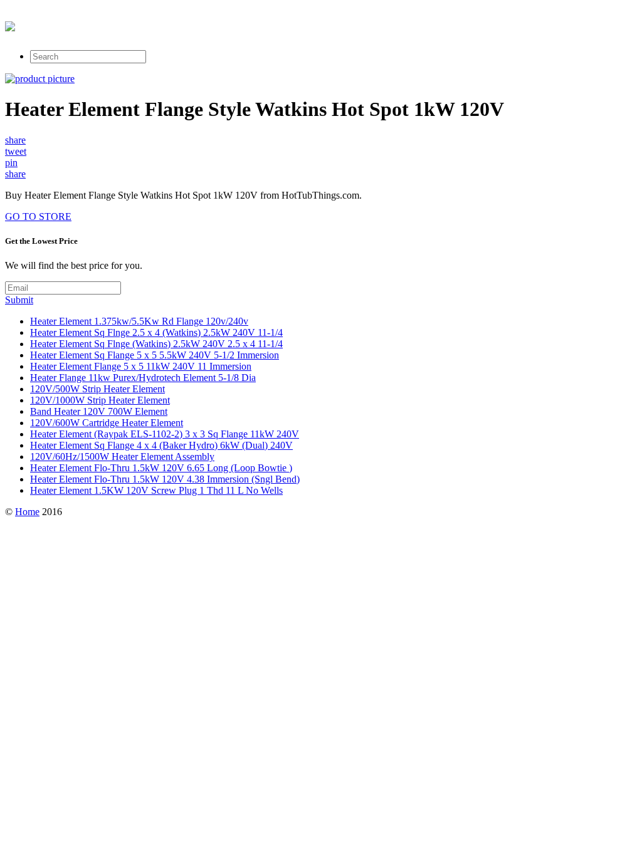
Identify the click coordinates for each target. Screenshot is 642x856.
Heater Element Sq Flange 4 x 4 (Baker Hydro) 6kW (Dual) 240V (161, 445)
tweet (15, 151)
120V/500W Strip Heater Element (97, 389)
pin (11, 162)
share (15, 140)
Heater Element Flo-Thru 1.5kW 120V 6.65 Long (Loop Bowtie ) (161, 467)
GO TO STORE (38, 216)
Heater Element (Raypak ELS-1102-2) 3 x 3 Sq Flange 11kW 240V (164, 434)
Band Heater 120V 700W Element (98, 411)
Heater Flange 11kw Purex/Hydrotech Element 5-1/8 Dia (143, 377)
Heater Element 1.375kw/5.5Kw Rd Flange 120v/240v (139, 321)
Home (27, 511)
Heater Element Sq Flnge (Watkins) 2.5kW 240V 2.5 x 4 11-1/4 (156, 343)
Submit (19, 300)
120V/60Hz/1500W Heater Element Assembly (122, 456)
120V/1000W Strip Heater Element (100, 400)
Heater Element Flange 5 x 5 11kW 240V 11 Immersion (140, 366)
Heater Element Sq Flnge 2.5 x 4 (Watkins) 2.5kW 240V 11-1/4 (156, 332)
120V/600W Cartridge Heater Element (106, 422)
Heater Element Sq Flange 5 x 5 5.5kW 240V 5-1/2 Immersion (154, 355)
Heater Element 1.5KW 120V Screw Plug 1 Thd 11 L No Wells (156, 490)
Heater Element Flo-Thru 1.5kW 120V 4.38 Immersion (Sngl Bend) (165, 479)
